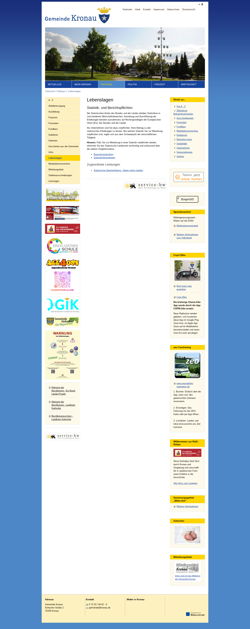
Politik (132, 84)
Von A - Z (181, 106)
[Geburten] (187, 534)
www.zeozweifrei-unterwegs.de (185, 385)
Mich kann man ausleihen (184, 288)
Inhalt (137, 9)
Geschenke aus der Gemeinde (63, 146)
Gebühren (53, 135)
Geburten (52, 140)
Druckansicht (188, 9)
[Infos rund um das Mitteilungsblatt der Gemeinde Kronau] (187, 567)
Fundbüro (53, 129)
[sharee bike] (187, 270)
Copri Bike (182, 297)
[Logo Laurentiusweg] (187, 453)
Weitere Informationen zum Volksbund (187, 236)
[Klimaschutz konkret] (62, 195)
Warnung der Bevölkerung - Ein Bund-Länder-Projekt (64, 390)
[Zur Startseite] (79, 15)
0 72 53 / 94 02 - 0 (98, 604)
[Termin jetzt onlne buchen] (188, 181)
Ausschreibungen (185, 118)
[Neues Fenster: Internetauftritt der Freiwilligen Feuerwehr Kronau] (62, 213)
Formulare (53, 123)
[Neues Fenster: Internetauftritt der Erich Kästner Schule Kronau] (62, 246)
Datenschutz (173, 9)
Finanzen (52, 117)
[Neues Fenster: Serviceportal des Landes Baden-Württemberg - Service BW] (62, 436)
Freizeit (159, 84)
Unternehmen (183, 148)
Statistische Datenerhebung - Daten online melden (118, 170)
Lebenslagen (74, 91)
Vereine (180, 156)
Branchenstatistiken (103, 154)
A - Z (50, 100)
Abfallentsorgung (56, 106)
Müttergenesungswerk (187, 225)
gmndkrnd (99, 607)
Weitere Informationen (187, 506)
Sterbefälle (182, 143)
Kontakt (147, 9)
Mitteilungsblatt (55, 169)
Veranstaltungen (184, 152)
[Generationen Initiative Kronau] (62, 305)
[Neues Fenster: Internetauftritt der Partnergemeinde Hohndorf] (62, 322)
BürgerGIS (187, 199)
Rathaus (106, 84)
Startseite (127, 9)
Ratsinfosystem (184, 139)
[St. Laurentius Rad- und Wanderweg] (62, 229)
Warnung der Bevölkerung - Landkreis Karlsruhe (63, 405)
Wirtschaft (189, 84)
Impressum (158, 9)
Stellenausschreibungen (60, 175)
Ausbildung (53, 111)
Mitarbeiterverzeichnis (59, 163)
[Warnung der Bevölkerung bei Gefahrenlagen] (62, 355)
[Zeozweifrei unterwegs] (187, 365)
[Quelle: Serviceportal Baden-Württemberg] (144, 186)
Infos (50, 152)
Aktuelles (54, 84)
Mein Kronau (82, 84)
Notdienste (182, 135)
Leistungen (53, 181)
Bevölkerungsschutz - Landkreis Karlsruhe (62, 418)
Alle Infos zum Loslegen (185, 483)
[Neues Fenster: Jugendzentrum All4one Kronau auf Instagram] (62, 276)
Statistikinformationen (104, 157)
